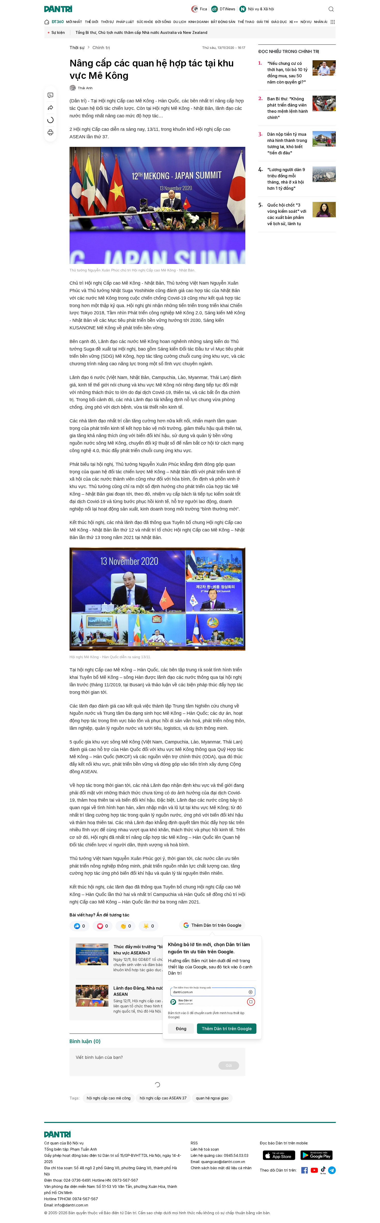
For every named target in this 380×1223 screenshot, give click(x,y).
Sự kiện (58, 32)
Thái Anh (85, 88)
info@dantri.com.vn (71, 1205)
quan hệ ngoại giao (212, 1098)
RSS (194, 1143)
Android (316, 1155)
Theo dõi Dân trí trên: (278, 1170)
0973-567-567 (125, 1180)
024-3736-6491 (77, 1180)
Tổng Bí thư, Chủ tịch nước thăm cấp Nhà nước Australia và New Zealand (141, 32)
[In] (50, 132)
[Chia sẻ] (50, 107)
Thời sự (77, 47)
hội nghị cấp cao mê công (109, 1098)
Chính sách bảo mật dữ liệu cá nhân (221, 1168)
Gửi (229, 1065)
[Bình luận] (50, 95)
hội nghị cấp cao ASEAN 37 (163, 1098)
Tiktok (323, 1170)
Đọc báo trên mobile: (284, 1143)
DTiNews (227, 9)
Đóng (181, 1028)
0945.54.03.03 (236, 1155)
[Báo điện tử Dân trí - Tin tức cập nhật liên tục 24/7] (58, 9)
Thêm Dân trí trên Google (216, 925)
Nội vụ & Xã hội (261, 9)
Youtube (314, 1170)
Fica (203, 9)
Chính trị (101, 47)
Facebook (304, 1170)
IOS (279, 1155)
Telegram (332, 1170)
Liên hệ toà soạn (205, 1149)
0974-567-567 (85, 1199)
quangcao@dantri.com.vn (223, 1161)
